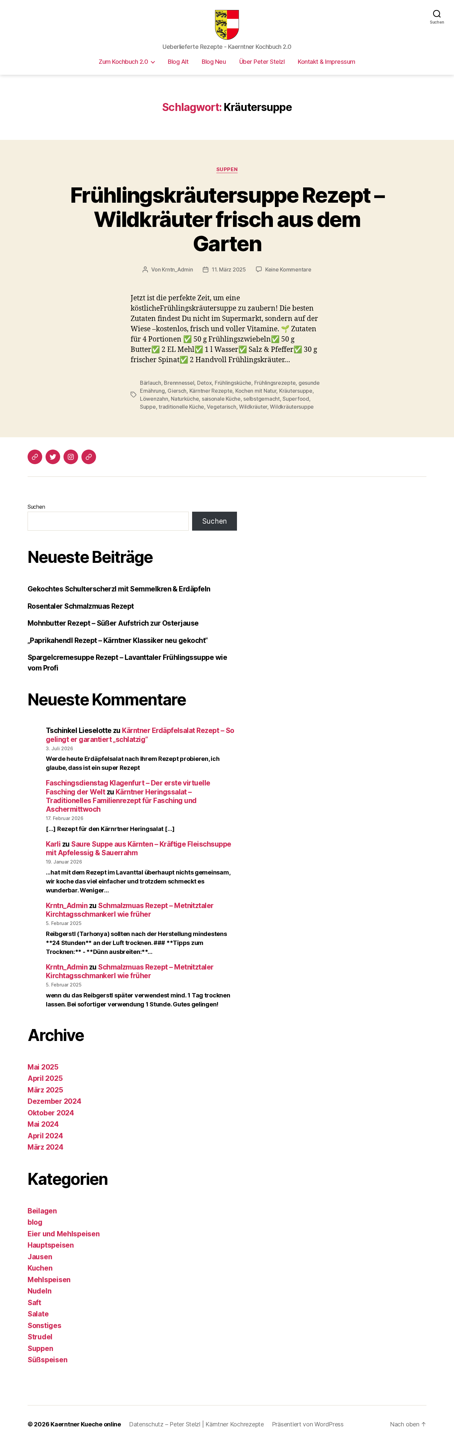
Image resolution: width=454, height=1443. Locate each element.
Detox (204, 382)
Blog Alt (178, 61)
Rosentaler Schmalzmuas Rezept (81, 606)
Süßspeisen (47, 1360)
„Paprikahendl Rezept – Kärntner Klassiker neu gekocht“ (118, 640)
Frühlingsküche (233, 382)
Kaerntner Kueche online (86, 1424)
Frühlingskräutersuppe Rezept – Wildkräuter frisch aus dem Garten (227, 219)
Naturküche (185, 398)
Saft (34, 1302)
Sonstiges (44, 1325)
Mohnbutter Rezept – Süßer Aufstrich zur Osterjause (113, 623)
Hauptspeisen (51, 1245)
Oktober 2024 (51, 1113)
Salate (38, 1314)
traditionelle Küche (181, 406)
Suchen (36, 506)
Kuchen (40, 1268)
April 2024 (45, 1136)
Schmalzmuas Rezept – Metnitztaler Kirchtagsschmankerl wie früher (130, 909)
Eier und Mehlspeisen (64, 1234)
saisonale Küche (221, 398)
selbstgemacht (261, 398)
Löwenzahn (154, 398)
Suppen (227, 169)
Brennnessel (179, 382)
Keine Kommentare (288, 269)
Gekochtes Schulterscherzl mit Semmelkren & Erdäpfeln (119, 589)
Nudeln (39, 1291)
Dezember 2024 (54, 1101)
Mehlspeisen (49, 1280)
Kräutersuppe (295, 390)
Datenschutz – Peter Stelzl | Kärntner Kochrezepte (196, 1424)
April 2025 (45, 1078)
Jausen (40, 1257)
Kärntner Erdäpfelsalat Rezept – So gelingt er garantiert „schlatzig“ (140, 734)
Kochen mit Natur (256, 390)
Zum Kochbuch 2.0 (123, 61)
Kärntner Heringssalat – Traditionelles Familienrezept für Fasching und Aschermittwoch (121, 801)
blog (35, 1222)
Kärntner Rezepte (211, 390)
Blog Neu (214, 61)
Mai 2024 (43, 1124)
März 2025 (45, 1090)
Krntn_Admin (177, 269)
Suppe (148, 406)
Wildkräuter (253, 406)
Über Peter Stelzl (262, 61)
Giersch (177, 390)
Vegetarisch (221, 406)
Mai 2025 (43, 1067)
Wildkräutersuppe (292, 406)
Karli (53, 844)
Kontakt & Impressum (326, 61)
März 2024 (45, 1147)
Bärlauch (150, 382)
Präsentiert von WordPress (308, 1424)
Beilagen (42, 1211)
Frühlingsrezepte (275, 382)
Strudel (40, 1337)
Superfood (296, 398)
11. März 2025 (229, 269)
